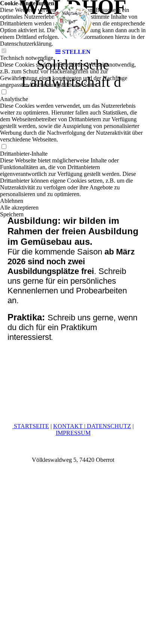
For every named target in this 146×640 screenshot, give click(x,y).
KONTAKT (68, 426)
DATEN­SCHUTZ (108, 426)
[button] (73, 201)
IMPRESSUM (73, 433)
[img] (73, 22)
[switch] (3, 92)
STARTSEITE (30, 426)
